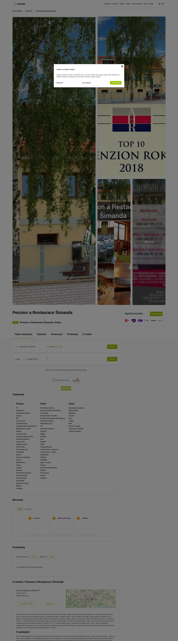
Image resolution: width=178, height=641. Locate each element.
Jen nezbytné (86, 83)
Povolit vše (116, 83)
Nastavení (60, 83)
